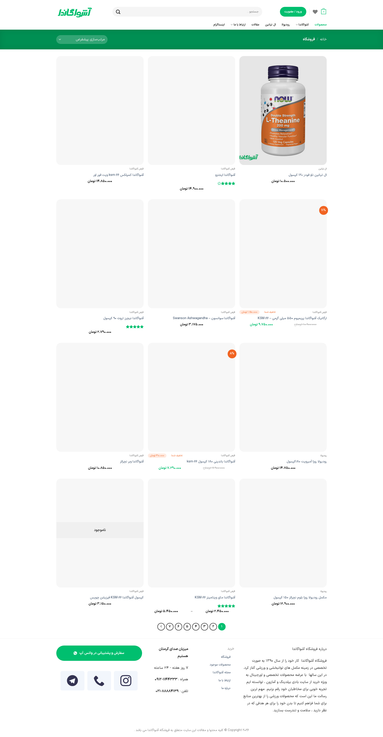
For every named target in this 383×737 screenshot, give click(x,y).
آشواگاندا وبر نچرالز (132, 461)
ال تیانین (270, 25)
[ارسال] (116, 12)
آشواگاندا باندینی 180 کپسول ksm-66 (211, 461)
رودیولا (286, 25)
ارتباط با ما (240, 25)
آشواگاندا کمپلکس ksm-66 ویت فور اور (118, 175)
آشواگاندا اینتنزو (225, 175)
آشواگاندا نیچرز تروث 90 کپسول (123, 318)
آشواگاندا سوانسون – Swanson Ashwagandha (204, 318)
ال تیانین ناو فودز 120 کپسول (308, 175)
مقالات (255, 25)
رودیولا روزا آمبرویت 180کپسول (307, 461)
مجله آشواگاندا (222, 672)
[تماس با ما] (99, 683)
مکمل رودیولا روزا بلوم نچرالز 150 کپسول (300, 597)
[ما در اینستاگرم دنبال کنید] (126, 683)
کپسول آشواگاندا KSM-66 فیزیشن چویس (117, 597)
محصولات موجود (220, 664)
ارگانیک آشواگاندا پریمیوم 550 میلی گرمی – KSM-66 (292, 318)
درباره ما (226, 688)
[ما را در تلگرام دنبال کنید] (72, 683)
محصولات (321, 25)
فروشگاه (226, 657)
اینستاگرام (219, 25)
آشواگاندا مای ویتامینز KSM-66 (215, 597)
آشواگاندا (304, 25)
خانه (323, 39)
